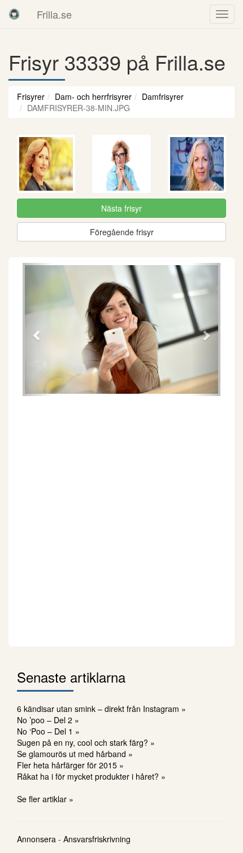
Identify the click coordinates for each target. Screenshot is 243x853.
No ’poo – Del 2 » (48, 720)
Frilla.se (54, 14)
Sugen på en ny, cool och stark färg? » (86, 742)
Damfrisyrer (163, 96)
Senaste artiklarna (71, 677)
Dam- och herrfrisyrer (93, 96)
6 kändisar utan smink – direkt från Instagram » (101, 708)
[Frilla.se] (14, 14)
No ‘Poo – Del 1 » (48, 731)
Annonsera (36, 839)
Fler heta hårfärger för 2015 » (70, 765)
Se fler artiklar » (45, 798)
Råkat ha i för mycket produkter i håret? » (91, 776)
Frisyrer (31, 96)
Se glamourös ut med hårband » (75, 753)
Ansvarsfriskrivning (97, 839)
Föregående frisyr (122, 232)
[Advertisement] (121, 519)
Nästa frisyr (121, 208)
